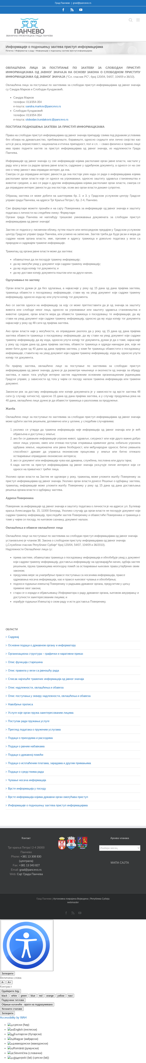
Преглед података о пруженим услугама (34, 729)
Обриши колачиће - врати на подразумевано (27, 1004)
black (4, 995)
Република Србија (100, 898)
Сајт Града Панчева (30, 874)
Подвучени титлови (13, 1000)
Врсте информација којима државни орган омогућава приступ (48, 796)
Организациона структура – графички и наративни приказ (45, 653)
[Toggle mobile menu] (138, 20)
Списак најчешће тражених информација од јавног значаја (46, 678)
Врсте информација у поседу (27, 788)
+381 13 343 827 (29, 865)
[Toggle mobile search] (131, 20)
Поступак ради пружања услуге (28, 721)
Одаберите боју (10, 991)
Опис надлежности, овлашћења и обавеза (35, 687)
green (24, 995)
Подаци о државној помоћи (25, 754)
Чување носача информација (27, 780)
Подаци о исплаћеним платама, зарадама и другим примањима (49, 763)
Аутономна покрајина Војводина (71, 898)
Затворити (7, 973)
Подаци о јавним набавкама (26, 746)
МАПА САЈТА (120, 862)
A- (3, 982)
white (14, 995)
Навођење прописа (20, 704)
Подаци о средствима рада (26, 771)
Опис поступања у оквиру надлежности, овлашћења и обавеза (49, 695)
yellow (60, 995)
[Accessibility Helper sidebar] (27, 945)
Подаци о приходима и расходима (30, 737)
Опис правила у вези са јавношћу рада (33, 670)
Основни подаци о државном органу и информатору (42, 645)
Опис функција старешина (25, 662)
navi (70, 995)
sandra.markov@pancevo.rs (43, 106)
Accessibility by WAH (13, 1017)
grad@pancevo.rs (82, 3)
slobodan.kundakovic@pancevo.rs (46, 119)
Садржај (13, 636)
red (40, 995)
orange (50, 995)
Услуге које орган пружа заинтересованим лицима (40, 712)
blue (33, 995)
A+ (9, 982)
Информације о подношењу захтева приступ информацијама (48, 805)
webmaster (73, 902)
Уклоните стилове (12, 1008)
